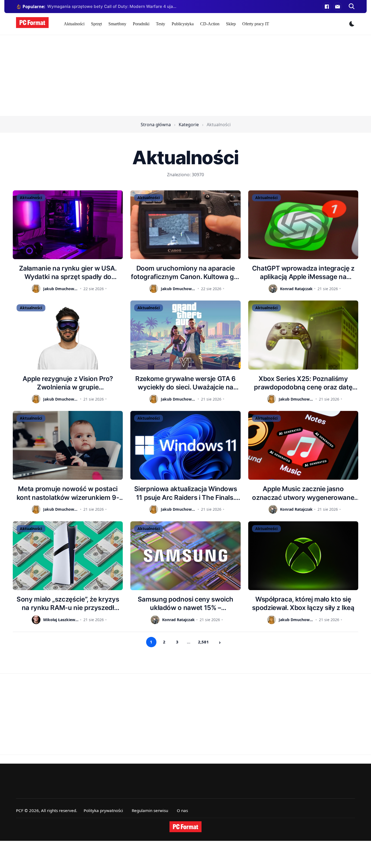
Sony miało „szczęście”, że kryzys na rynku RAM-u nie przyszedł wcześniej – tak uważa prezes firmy (68, 603)
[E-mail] (337, 6)
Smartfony (117, 23)
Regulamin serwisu (150, 810)
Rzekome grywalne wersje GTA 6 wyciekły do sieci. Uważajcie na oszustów (185, 383)
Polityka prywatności (103, 810)
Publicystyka (183, 23)
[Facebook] (326, 6)
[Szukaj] (351, 6)
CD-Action (209, 23)
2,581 (203, 642)
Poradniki (141, 23)
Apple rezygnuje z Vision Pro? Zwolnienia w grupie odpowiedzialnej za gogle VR (68, 383)
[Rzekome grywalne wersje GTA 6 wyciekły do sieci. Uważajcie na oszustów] (185, 335)
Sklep (231, 23)
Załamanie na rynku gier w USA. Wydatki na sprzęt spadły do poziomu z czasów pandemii (68, 272)
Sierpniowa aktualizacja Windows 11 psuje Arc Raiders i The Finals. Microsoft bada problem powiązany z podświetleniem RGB (185, 493)
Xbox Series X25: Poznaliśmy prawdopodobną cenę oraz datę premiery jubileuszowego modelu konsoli (303, 383)
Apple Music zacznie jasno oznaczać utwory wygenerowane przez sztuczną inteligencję (303, 493)
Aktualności (74, 23)
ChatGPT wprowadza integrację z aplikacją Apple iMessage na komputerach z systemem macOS (303, 272)
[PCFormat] (185, 826)
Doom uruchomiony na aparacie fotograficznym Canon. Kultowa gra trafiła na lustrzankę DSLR (185, 272)
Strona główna (156, 125)
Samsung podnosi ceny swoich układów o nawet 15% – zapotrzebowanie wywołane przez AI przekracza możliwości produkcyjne (185, 603)
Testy (160, 23)
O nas (182, 810)
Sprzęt (96, 23)
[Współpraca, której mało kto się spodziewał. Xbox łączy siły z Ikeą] (303, 555)
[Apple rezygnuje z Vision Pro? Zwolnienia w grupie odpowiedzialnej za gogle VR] (68, 335)
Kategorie (189, 125)
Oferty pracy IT (255, 23)
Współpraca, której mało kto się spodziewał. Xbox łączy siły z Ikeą (303, 603)
